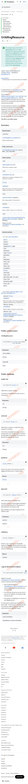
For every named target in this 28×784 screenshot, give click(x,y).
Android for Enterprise (6, 657)
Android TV (3, 701)
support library (8, 49)
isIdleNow (5, 207)
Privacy (2, 684)
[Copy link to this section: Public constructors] (19, 331)
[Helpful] (10, 14)
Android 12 (3, 719)
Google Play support (5, 747)
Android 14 (3, 714)
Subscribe (20, 777)
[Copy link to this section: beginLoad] (9, 379)
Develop (13, 11)
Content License (15, 637)
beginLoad (5, 164)
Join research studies (6, 749)
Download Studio (5, 734)
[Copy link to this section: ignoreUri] (8, 489)
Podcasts (3, 669)
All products (4, 768)
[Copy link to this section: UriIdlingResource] (14, 336)
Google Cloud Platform (6, 766)
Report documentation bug (7, 745)
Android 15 (3, 712)
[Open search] (18, 2)
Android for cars (5, 699)
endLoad (5, 174)
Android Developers (5, 11)
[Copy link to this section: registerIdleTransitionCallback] (22, 567)
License (7, 773)
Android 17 (3, 707)
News (2, 664)
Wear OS (3, 695)
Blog (2, 666)
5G (2, 686)
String (15, 150)
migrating (18, 58)
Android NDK (4, 736)
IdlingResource (5, 74)
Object (8, 72)
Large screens (4, 692)
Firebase (3, 763)
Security (3, 659)
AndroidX (15, 53)
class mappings (16, 65)
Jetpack (7, 54)
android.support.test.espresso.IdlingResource (12, 292)
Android (3, 655)
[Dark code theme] (26, 340)
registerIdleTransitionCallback (12, 217)
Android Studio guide (6, 727)
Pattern (11, 197)
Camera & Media (5, 682)
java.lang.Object (5, 78)
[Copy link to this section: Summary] (10, 125)
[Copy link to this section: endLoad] (8, 416)
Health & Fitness (4, 679)
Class (8, 253)
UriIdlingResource (8, 150)
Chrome (3, 761)
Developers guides (5, 730)
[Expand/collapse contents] (9, 18)
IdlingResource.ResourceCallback (13, 218)
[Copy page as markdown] (7, 41)
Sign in (24, 1)
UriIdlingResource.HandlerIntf (11, 137)
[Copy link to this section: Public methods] (15, 374)
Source (2, 662)
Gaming (3, 675)
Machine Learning (5, 677)
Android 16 (3, 710)
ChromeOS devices (5, 697)
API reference (6, 7)
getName (5, 186)
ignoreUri (5, 197)
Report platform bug (5, 743)
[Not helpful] (12, 14)
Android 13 (3, 717)
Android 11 (3, 721)
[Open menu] (2, 1)
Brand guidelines (15, 773)
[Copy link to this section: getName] (8, 458)
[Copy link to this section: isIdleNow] (9, 532)
